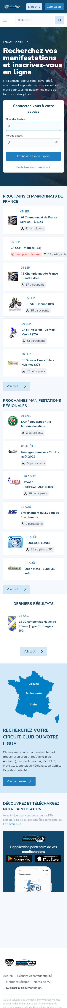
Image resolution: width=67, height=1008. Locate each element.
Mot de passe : (14, 135)
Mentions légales (17, 982)
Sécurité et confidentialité (34, 976)
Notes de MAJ (43, 982)
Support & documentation (24, 988)
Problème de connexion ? (33, 167)
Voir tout (12, 386)
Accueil (8, 976)
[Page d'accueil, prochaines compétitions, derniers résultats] (11, 7)
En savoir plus (12, 824)
